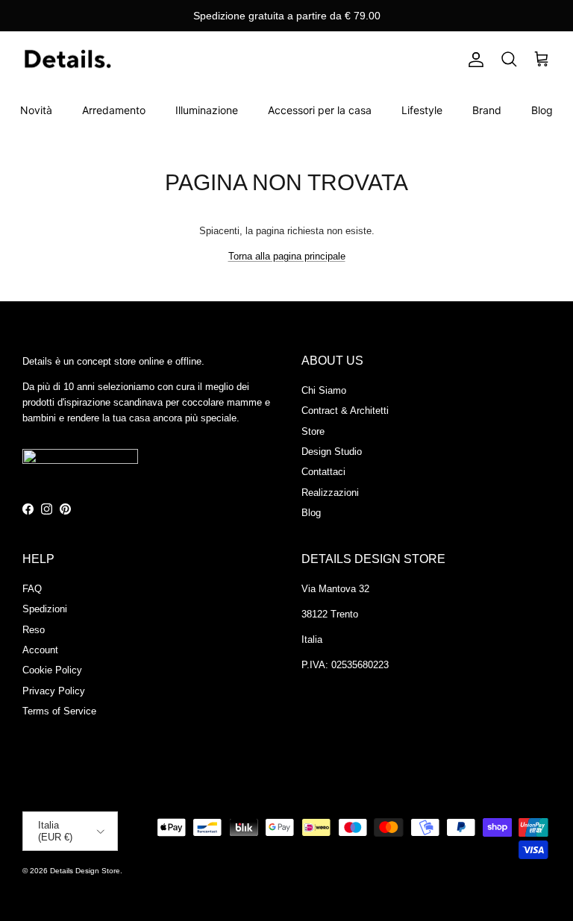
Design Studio (331, 451)
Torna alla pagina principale (286, 256)
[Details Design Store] (67, 60)
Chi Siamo (323, 390)
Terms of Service (59, 711)
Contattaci (323, 471)
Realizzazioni (330, 492)
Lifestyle (421, 110)
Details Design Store (85, 871)
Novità (36, 110)
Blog (542, 110)
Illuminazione (206, 110)
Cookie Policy (52, 670)
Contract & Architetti (345, 410)
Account (40, 650)
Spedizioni (44, 608)
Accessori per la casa (320, 110)
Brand (486, 110)
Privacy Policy (53, 691)
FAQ (32, 588)
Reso (33, 629)
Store (313, 431)
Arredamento (113, 110)
